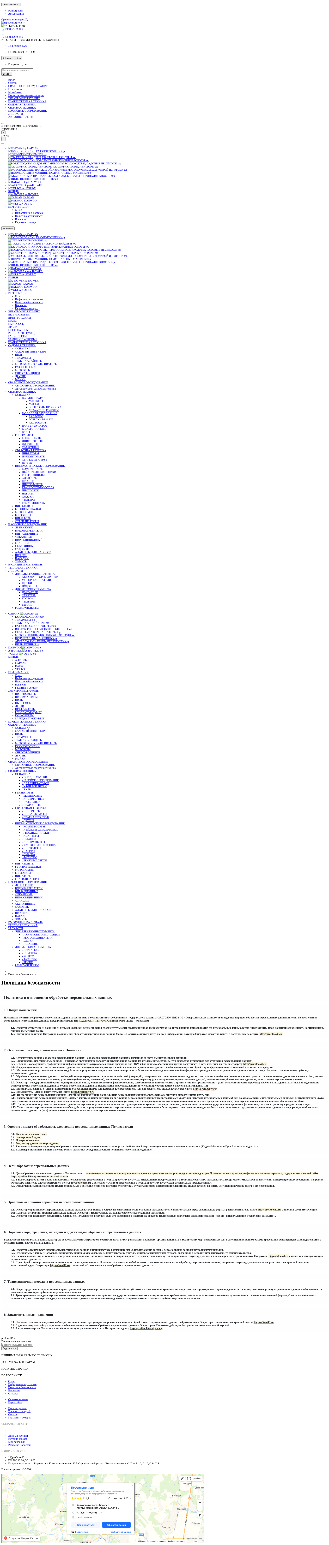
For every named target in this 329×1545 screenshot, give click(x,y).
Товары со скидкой (19, 1411)
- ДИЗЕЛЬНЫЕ (31, 801)
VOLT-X (29, 188)
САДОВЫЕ (22, 549)
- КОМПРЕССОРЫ (33, 826)
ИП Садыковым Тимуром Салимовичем (99, 1020)
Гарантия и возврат (26, 222)
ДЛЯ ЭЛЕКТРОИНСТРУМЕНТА (35, 573)
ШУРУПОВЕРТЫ (19, 314)
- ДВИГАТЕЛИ (31, 950)
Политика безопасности (29, 215)
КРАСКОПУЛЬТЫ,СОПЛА (38, 487)
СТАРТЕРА (29, 595)
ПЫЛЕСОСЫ (16, 323)
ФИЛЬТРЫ (28, 499)
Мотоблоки (15, 92)
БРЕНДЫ (13, 191)
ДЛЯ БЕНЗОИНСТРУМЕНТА (33, 589)
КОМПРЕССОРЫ (32, 468)
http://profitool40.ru (271, 1034)
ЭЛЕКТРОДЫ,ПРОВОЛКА (45, 407)
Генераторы (15, 89)
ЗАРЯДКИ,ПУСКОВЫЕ (22, 339)
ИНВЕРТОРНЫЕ (32, 441)
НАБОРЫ (28, 493)
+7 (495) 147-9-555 (12, 28)
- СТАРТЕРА (29, 953)
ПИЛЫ (12, 320)
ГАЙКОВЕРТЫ (17, 336)
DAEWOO (32, 182)
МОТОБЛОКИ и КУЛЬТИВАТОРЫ (36, 363)
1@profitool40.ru (17, 45)
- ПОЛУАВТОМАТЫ (34, 814)
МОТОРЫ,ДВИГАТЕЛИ (36, 579)
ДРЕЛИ (12, 326)
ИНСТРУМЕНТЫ (32, 484)
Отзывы (13, 1393)
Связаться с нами (18, 1399)
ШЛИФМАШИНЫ (19, 317)
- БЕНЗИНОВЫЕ (32, 795)
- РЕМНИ (27, 962)
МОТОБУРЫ (23, 370)
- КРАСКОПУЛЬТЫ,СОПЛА (39, 845)
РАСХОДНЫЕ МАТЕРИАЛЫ (25, 564)
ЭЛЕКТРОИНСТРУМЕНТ (24, 98)
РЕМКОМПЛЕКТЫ (34, 502)
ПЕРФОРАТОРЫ (18, 330)
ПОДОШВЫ (29, 586)
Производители (17, 1408)
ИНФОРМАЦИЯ (18, 206)
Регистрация (15, 10)
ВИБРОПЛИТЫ (24, 505)
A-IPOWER (34, 185)
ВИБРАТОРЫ (23, 518)
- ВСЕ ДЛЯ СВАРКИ (34, 777)
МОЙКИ (20, 379)
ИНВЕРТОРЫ (30, 453)
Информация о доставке (29, 212)
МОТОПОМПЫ (24, 512)
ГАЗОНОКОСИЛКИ (50, 151)
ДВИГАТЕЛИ (30, 592)
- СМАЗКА (28, 854)
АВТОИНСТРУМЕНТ (21, 116)
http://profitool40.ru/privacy (146, 1328)
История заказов (17, 1438)
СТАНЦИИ (22, 542)
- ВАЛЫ (27, 789)
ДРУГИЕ (20, 376)
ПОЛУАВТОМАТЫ (33, 456)
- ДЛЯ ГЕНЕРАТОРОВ (35, 783)
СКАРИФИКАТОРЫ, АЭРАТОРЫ (75, 166)
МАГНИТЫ (36, 400)
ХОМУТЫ (21, 561)
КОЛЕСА (27, 598)
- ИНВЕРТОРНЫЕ (33, 798)
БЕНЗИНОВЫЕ (31, 438)
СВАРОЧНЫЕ (30, 447)
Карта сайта (15, 1402)
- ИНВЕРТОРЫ (31, 811)
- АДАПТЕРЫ (30, 835)
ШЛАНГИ (28, 481)
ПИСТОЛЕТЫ (30, 490)
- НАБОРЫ (28, 851)
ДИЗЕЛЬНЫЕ (30, 444)
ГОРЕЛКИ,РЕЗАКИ (41, 419)
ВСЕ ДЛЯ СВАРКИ (34, 397)
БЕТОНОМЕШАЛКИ (28, 509)
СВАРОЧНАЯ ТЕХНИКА (30, 450)
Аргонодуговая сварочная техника (35, 388)
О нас (18, 209)
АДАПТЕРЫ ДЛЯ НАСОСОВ (33, 552)
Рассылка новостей (19, 1444)
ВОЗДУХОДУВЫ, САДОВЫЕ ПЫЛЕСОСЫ (92, 163)
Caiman (12, 82)
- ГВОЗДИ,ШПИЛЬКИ (35, 832)
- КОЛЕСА (28, 956)
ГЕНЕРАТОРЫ (24, 434)
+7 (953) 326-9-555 (12, 36)
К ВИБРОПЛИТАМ (34, 428)
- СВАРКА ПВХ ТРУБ (35, 817)
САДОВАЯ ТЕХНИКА (22, 104)
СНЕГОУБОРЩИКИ (27, 373)
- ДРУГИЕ (28, 820)
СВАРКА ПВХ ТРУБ (34, 459)
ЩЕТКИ (27, 583)
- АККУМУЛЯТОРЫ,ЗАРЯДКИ (41, 934)
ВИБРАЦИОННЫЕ (26, 533)
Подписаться (9, 1348)
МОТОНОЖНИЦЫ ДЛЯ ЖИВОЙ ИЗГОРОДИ (97, 169)
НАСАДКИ (22, 558)
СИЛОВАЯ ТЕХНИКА (22, 107)
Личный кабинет (18, 1435)
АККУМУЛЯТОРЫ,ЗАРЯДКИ (40, 576)
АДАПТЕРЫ (29, 478)
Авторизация (16, 13)
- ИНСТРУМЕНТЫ (33, 841)
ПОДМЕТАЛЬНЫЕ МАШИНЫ (70, 172)
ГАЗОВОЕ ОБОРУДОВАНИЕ (39, 413)
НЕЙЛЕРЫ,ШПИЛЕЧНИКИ (39, 471)
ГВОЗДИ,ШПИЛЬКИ (34, 475)
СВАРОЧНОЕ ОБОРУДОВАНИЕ (28, 86)
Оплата (12, 1414)
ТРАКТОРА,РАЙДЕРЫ (28, 360)
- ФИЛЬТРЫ (29, 857)
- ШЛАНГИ (29, 838)
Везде (11, 79)
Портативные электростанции (26, 95)
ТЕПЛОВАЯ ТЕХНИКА (23, 567)
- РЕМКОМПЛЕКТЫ (34, 860)
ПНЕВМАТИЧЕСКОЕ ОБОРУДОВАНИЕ (40, 465)
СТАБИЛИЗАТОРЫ (27, 521)
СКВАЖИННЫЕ (25, 546)
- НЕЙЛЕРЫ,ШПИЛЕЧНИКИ (40, 829)
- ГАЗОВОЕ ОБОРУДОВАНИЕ (40, 780)
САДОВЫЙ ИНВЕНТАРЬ (30, 351)
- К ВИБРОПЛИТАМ (34, 786)
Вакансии (21, 219)
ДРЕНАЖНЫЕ (24, 527)
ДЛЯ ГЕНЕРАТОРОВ (35, 425)
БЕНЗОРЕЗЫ (23, 515)
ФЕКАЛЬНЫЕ (24, 536)
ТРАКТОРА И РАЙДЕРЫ (59, 157)
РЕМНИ (27, 604)
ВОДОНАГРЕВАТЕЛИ (29, 530)
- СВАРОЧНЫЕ (31, 804)
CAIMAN (30, 148)
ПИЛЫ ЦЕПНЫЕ (45, 178)
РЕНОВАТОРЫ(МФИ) (21, 333)
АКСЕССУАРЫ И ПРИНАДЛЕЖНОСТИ (88, 175)
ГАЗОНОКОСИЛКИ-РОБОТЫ (68, 160)
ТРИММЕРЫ (37, 154)
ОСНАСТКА (23, 348)
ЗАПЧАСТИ (15, 113)
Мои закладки (16, 1441)
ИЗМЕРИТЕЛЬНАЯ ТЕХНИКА (27, 101)
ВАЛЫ (26, 431)
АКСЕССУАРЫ (38, 422)
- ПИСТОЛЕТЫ (31, 848)
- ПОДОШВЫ (30, 943)
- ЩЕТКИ (28, 940)
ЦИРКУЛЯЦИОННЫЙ (29, 539)
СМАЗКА (28, 496)
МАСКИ (34, 404)
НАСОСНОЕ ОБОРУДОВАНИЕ (27, 110)
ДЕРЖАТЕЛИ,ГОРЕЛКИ (44, 410)
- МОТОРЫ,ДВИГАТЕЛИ (37, 937)
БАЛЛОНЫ (36, 416)
